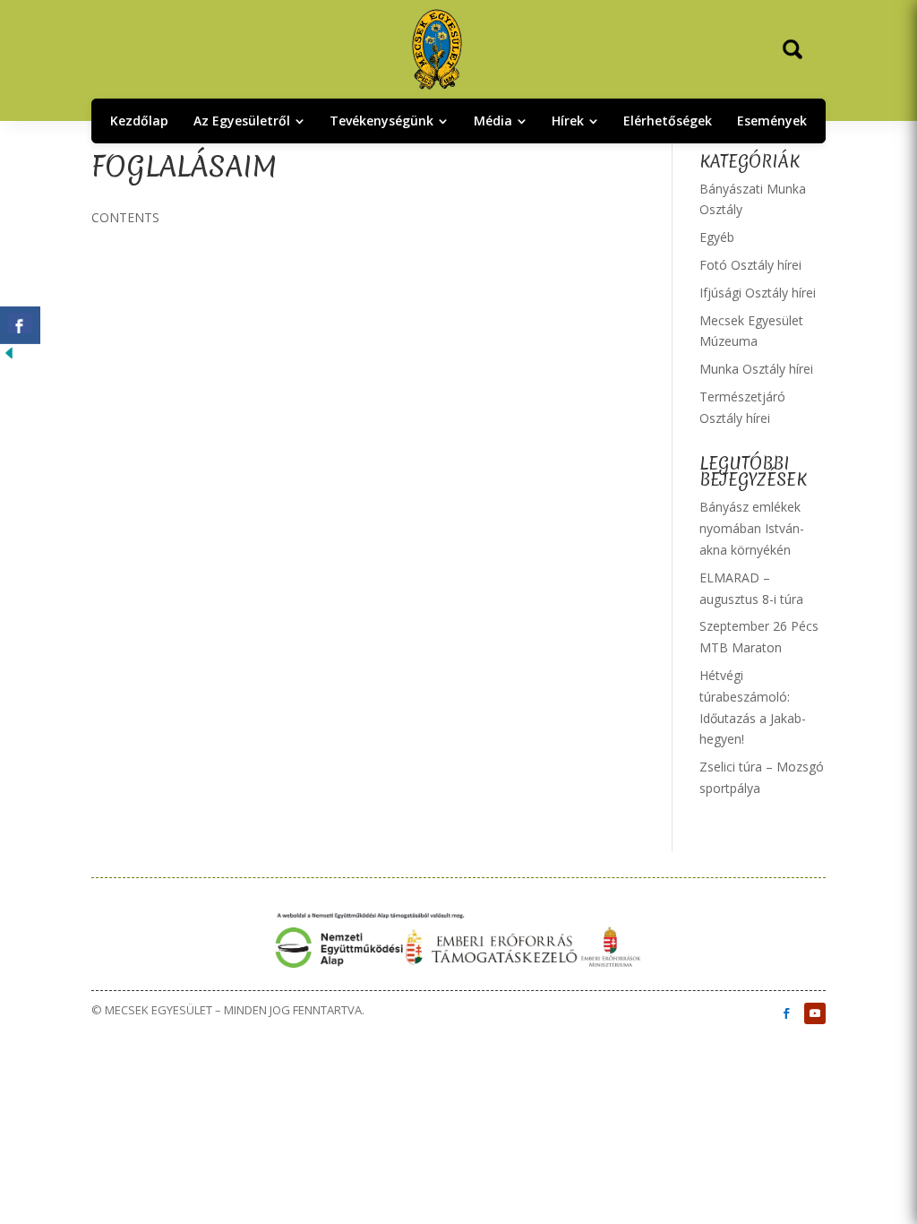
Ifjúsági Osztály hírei (757, 292)
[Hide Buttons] (9, 357)
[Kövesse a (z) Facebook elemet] (786, 1013)
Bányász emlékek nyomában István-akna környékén (751, 528)
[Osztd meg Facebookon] (20, 325)
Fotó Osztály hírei (750, 264)
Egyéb (716, 237)
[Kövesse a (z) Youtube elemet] (815, 1013)
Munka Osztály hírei (756, 368)
